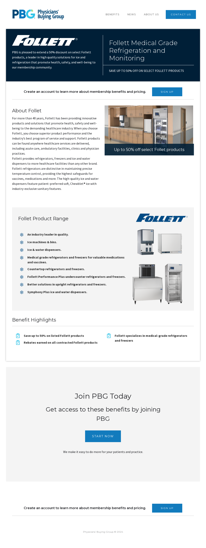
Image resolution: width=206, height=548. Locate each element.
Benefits (112, 14)
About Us (151, 14)
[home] (38, 14)
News (131, 14)
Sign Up (167, 91)
